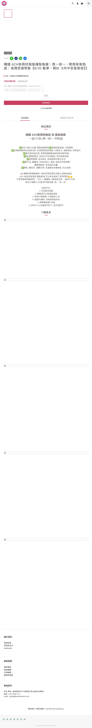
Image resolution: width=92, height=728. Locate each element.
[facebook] (16, 58)
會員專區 (7, 667)
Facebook (8, 648)
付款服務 (7, 672)
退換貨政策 (8, 675)
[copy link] (25, 58)
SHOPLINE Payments (50, 725)
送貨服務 (7, 670)
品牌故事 (7, 643)
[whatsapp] (20, 58)
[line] (11, 58)
